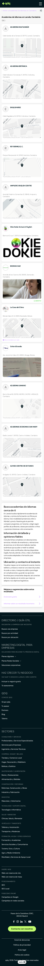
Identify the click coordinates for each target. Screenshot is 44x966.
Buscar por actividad (10, 633)
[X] (25, 922)
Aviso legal (22, 950)
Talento (4, 718)
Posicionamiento (8, 881)
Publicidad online (9, 893)
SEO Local (5, 889)
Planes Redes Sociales (10, 661)
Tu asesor (5, 706)
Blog (3, 714)
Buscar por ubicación (10, 637)
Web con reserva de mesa (12, 877)
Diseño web (6, 869)
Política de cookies (22, 955)
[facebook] (14, 922)
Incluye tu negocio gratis (11, 681)
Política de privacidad (22, 945)
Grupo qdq (6, 702)
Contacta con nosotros (22, 929)
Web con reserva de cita (11, 873)
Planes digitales (8, 656)
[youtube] (29, 922)
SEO (3, 885)
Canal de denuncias (22, 940)
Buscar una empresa (10, 629)
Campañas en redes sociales (13, 901)
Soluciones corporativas (11, 665)
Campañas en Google (10, 897)
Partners (5, 710)
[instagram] (18, 922)
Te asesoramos (7, 685)
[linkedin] (21, 922)
